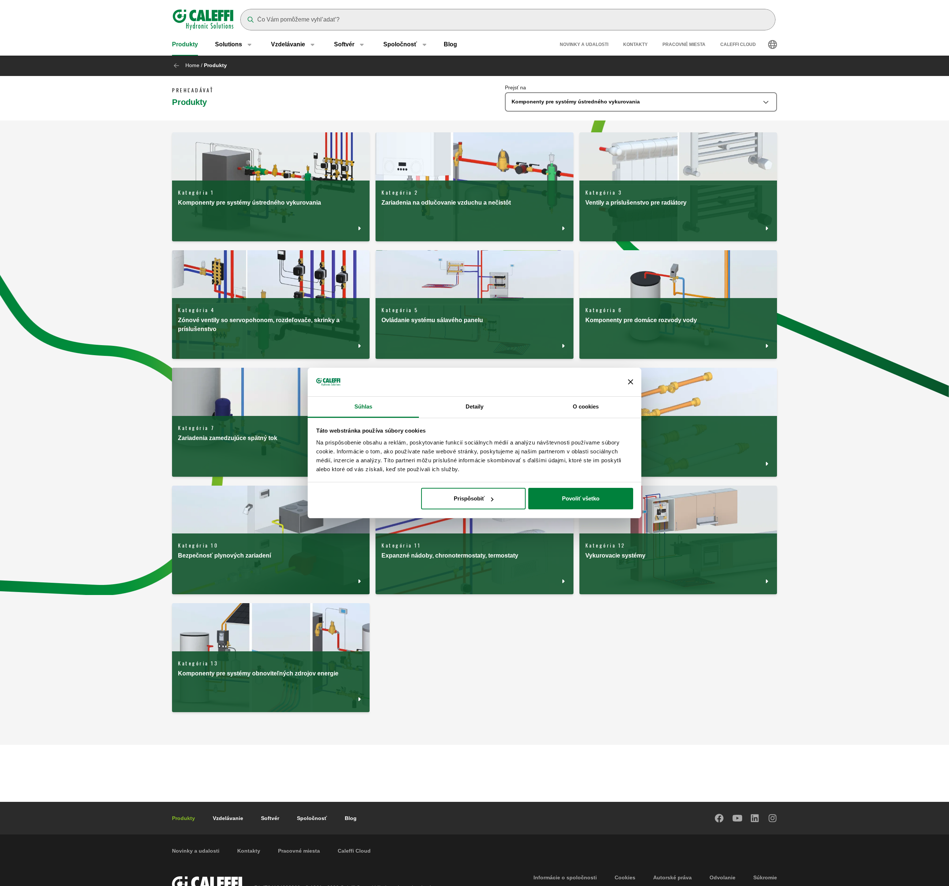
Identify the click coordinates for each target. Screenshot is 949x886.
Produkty (185, 44)
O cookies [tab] (586, 406)
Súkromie (765, 877)
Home (192, 65)
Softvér (270, 818)
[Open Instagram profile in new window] (773, 818)
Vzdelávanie (228, 818)
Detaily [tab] (475, 406)
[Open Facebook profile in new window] (719, 818)
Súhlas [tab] (363, 406)
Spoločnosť (312, 818)
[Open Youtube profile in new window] (737, 818)
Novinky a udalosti (584, 44)
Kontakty (635, 44)
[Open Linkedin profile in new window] (755, 818)
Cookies (625, 877)
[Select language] (772, 44)
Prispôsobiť (469, 498)
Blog (450, 44)
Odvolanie (722, 877)
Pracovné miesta (683, 44)
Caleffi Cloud (738, 44)
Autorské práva (672, 877)
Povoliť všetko (580, 498)
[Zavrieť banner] (630, 382)
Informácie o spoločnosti (565, 877)
